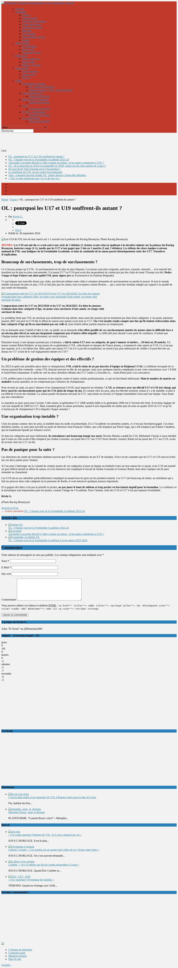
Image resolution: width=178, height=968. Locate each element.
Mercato (26, 30)
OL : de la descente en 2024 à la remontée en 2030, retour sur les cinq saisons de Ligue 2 (57, 165)
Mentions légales (17, 955)
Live (11, 508)
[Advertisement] (85, 140)
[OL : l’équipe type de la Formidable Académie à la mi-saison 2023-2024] (24, 537)
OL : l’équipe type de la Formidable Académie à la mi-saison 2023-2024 (47, 540)
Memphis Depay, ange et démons (26, 812)
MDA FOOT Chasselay (35, 99)
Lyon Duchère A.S (32, 93)
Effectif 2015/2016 (39, 96)
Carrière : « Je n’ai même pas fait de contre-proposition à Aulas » (43, 864)
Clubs (18, 80)
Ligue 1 (26, 15)
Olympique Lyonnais (33, 83)
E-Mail (6, 567)
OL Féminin (29, 33)
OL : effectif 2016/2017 (42, 86)
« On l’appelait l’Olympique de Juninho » (31, 879)
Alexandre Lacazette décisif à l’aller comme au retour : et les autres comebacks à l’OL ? (56, 162)
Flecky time (28, 61)
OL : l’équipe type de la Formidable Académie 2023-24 (38, 159)
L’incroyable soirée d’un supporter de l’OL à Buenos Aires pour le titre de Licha (52, 797)
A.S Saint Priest (31, 118)
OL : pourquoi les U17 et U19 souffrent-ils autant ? (36, 156)
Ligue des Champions (34, 21)
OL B (25, 105)
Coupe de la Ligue (32, 27)
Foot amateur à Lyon (33, 36)
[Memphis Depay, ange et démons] (24, 809)
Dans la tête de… (31, 58)
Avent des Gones (31, 52)
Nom (5, 560)
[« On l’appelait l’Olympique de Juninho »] (19, 876)
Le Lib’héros (29, 46)
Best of (26, 77)
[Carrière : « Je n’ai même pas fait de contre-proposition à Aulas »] (21, 861)
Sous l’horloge (30, 71)
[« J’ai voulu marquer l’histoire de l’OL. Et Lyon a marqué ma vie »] (14, 831)
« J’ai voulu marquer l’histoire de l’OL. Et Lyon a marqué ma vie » (45, 834)
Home (4, 199)
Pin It (18, 230)
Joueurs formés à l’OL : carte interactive (51, 90)
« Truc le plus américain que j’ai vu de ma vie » (34, 178)
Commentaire (8, 599)
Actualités (20, 11)
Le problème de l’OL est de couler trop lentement (35, 172)
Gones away (29, 74)
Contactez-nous (16, 952)
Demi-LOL (21, 55)
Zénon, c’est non (31, 65)
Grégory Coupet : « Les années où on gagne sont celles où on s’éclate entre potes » (53, 849)
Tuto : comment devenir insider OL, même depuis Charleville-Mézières (47, 175)
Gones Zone (22, 68)
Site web (6, 573)
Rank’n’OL (28, 49)
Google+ (6, 964)
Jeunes (26, 40)
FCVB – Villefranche (34, 112)
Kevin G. (18, 216)
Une (16, 508)
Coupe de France (31, 24)
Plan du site (14, 959)
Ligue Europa (29, 18)
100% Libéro (22, 43)
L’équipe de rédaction (20, 949)
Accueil (19, 8)
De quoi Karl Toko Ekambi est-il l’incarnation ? (34, 169)
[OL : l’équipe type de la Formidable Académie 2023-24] (15, 524)
